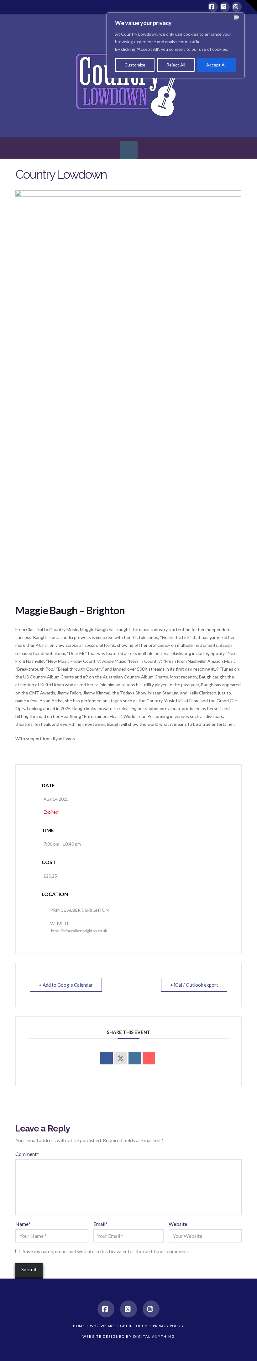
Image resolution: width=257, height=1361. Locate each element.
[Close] (238, 18)
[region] (175, 45)
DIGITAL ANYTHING (153, 1336)
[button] (129, 150)
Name (23, 1224)
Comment (27, 1154)
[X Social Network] (120, 1058)
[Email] (149, 1058)
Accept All (216, 64)
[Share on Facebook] (106, 1058)
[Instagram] (237, 7)
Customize (134, 64)
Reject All (175, 64)
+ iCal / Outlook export (194, 985)
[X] (225, 7)
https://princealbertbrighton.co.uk (79, 930)
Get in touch (134, 1326)
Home (79, 1326)
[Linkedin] (134, 1058)
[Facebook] (213, 7)
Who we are (102, 1326)
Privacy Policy (168, 1326)
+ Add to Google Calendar (66, 985)
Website (178, 1224)
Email (100, 1224)
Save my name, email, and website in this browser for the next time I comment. (105, 1251)
